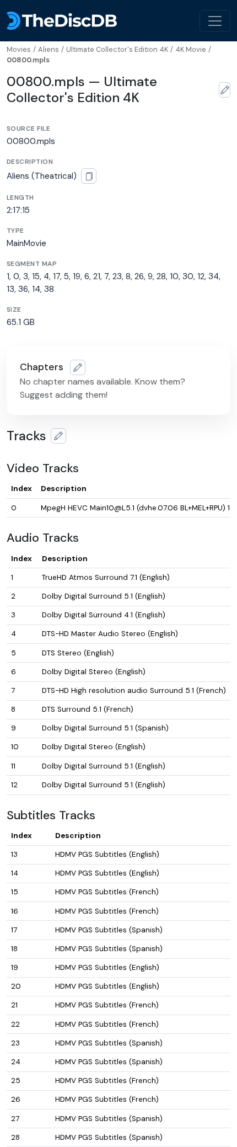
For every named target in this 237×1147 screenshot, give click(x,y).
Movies (19, 49)
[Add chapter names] (77, 367)
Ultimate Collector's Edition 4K (117, 49)
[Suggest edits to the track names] (58, 436)
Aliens (48, 49)
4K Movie (190, 49)
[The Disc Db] (62, 20)
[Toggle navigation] (215, 21)
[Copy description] (88, 176)
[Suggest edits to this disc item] (224, 90)
